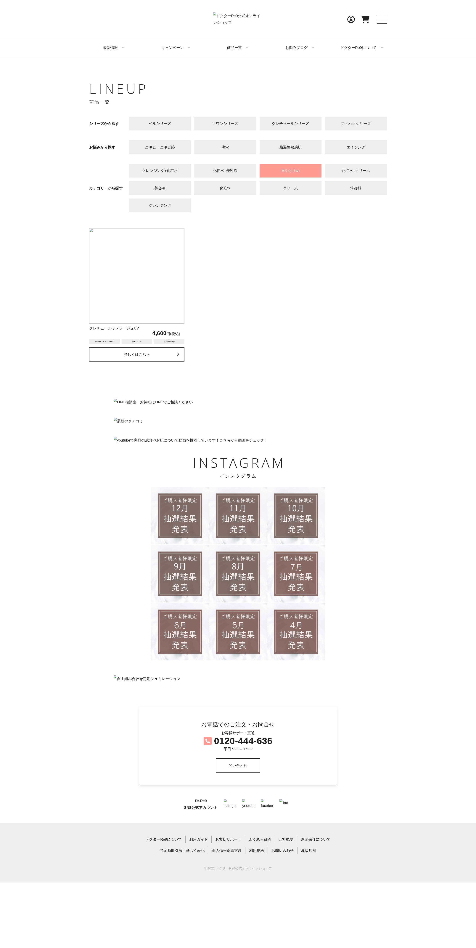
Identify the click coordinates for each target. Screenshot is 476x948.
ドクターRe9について (358, 48)
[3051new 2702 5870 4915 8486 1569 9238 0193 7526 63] (180, 515)
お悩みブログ (296, 48)
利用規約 (256, 850)
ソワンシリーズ (225, 124)
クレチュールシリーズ (290, 124)
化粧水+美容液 (225, 171)
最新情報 (110, 48)
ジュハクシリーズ (356, 124)
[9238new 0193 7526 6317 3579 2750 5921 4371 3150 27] (180, 632)
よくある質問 (260, 839)
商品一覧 (234, 48)
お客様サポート (228, 839)
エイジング (356, 147)
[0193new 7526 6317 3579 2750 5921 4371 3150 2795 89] (238, 632)
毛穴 (225, 147)
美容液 (159, 188)
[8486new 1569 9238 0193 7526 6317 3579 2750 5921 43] (238, 573)
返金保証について (316, 839)
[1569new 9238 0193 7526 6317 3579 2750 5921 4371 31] (296, 573)
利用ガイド (198, 839)
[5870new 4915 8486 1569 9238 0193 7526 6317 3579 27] (296, 515)
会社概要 (286, 839)
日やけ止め (290, 171)
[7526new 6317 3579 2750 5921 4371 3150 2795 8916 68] (296, 632)
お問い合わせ (282, 850)
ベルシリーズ (160, 124)
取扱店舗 (308, 850)
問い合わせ (238, 765)
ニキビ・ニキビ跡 (160, 147)
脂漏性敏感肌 (290, 147)
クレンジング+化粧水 (160, 171)
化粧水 (225, 188)
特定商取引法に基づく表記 (182, 850)
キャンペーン (172, 48)
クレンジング (160, 205)
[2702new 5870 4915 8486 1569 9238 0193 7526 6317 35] (238, 515)
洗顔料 (355, 188)
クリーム (290, 188)
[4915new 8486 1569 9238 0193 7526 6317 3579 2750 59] (180, 573)
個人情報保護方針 (227, 850)
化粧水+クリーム (356, 171)
